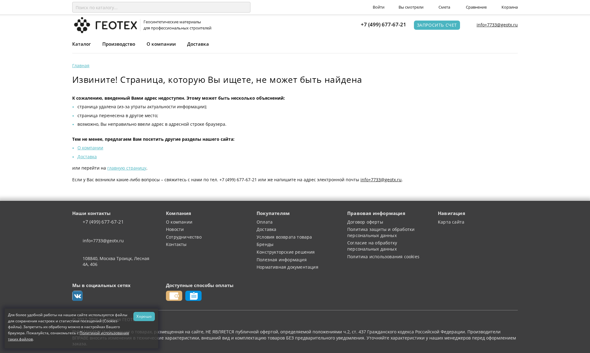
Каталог (81, 44)
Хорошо (144, 316)
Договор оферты (365, 222)
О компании (161, 44)
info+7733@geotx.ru (497, 25)
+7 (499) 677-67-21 (383, 24)
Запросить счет (437, 25)
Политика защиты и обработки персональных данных (381, 232)
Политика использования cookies (383, 256)
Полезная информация (282, 260)
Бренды (265, 244)
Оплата (265, 222)
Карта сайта (451, 222)
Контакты (176, 244)
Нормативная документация (287, 267)
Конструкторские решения (286, 252)
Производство (118, 44)
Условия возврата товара (284, 237)
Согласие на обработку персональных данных (372, 246)
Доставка (198, 44)
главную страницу (126, 168)
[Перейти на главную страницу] (104, 25)
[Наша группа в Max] (77, 296)
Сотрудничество (184, 237)
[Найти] (244, 7)
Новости (175, 229)
